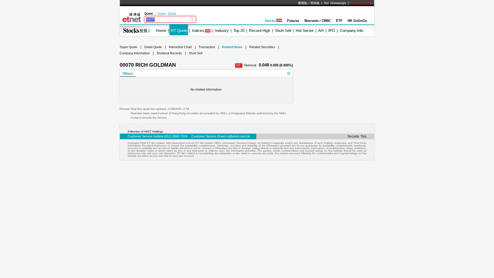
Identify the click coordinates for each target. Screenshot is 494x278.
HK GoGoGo (357, 21)
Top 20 (238, 30)
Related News (232, 47)
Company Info (351, 30)
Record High (259, 30)
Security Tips (357, 136)
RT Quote (179, 30)
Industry (222, 30)
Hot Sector (305, 30)
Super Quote (166, 13)
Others (127, 73)
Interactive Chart (180, 47)
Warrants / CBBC (317, 21)
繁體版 (302, 3)
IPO (331, 30)
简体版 (315, 3)
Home (161, 30)
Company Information (135, 53)
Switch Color (359, 3)
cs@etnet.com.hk (238, 136)
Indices (198, 30)
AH (321, 30)
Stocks (270, 21)
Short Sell (283, 30)
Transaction (207, 47)
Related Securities (262, 47)
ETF (339, 21)
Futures (293, 21)
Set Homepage (335, 3)
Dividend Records (169, 53)
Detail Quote (153, 47)
